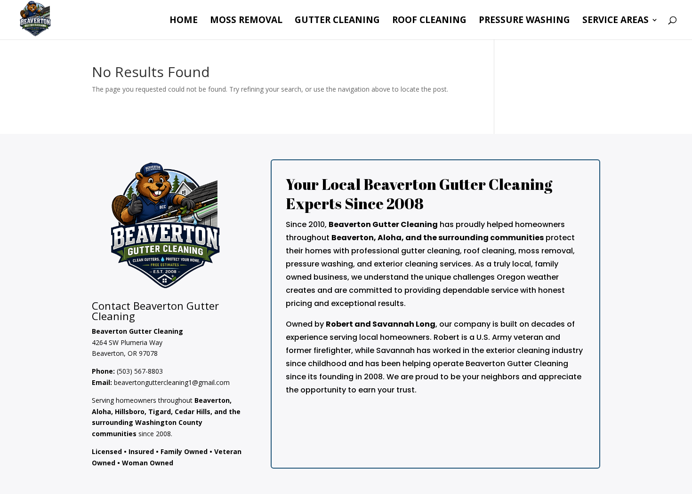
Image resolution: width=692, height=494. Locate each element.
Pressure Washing (524, 21)
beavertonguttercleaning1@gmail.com (172, 382)
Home (183, 21)
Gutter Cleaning (337, 21)
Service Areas (615, 21)
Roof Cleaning (429, 21)
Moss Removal (246, 21)
